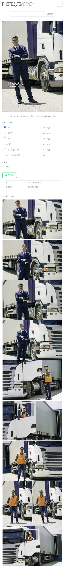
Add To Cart (9, 175)
